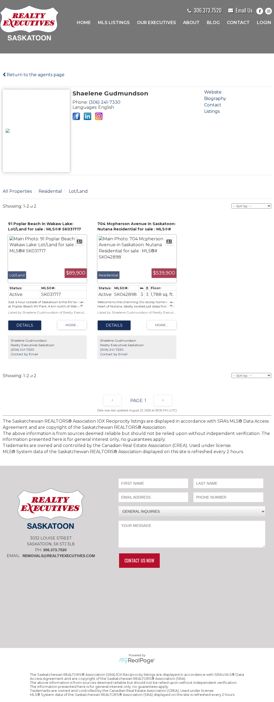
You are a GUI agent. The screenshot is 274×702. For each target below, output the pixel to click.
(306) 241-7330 (104, 102)
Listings (212, 111)
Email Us (244, 10)
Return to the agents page (35, 74)
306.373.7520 (208, 10)
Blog (213, 22)
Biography (215, 98)
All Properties (17, 191)
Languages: (85, 107)
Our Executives (156, 22)
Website (213, 92)
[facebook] (260, 11)
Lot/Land (78, 191)
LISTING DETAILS (24, 325)
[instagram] (269, 11)
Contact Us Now (139, 560)
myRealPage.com (137, 661)
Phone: (81, 102)
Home (84, 22)
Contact (238, 22)
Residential (50, 191)
